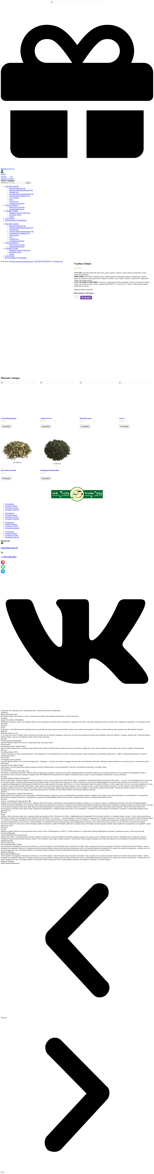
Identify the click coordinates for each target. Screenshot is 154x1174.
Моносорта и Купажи (17, 207)
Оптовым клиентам (12, 509)
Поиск (28, 183)
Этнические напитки (16, 203)
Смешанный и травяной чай (19, 196)
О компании (9, 504)
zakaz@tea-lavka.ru (9, 548)
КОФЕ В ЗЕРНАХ (11, 205)
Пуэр (11, 200)
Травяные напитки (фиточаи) (19, 213)
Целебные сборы (15, 215)
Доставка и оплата (11, 508)
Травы (11, 216)
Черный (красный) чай (17, 188)
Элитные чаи (14, 201)
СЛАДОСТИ (9, 218)
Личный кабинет (11, 506)
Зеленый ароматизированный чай (21, 194)
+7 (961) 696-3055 (8, 557)
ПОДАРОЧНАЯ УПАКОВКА (16, 220)
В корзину (86, 297)
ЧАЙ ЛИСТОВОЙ (12, 186)
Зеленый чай (13, 192)
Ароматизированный (16, 209)
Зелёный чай (58, 261)
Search (3, 183)
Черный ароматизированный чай (21, 190)
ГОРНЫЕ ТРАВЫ (11, 211)
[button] (77, 941)
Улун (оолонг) (14, 198)
